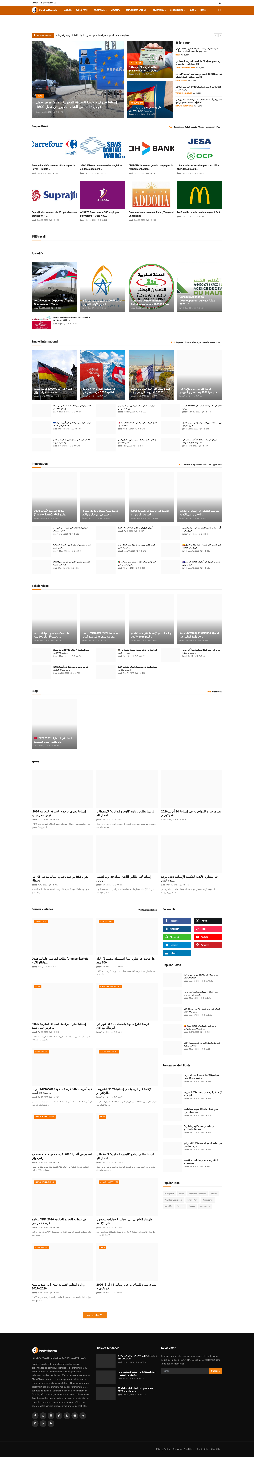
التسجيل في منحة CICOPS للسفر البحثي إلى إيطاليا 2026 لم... (72, 407)
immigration (169, 1194)
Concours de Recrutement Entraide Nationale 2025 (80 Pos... (151, 302)
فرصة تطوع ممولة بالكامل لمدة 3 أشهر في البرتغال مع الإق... (100, 512)
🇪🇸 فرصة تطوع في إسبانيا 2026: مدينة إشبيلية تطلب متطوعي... (200, 1027)
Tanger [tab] (201, 127)
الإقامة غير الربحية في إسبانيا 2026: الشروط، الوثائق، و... (150, 512)
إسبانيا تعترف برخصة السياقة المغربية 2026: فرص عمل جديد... (59, 813)
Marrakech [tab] (210, 127)
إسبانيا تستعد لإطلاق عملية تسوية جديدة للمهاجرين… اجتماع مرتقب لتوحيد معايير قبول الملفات (95, 35)
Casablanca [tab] (179, 127)
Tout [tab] (170, 127)
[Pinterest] (35, 1423)
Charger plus (93, 1315)
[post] (78, 79)
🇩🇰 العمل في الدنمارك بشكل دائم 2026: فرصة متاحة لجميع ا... (137, 424)
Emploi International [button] (136, 10)
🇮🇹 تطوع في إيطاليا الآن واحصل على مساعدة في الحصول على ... (137, 563)
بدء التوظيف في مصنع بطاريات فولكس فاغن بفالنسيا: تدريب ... (72, 441)
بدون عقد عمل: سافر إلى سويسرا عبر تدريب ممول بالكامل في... (136, 407)
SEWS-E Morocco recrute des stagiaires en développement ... (101, 167)
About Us (215, 1449)
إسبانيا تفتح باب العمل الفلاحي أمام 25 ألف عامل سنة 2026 (202, 1010)
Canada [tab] (206, 342)
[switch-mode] (220, 3)
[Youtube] (74, 1415)
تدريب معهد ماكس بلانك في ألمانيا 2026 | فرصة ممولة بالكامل (70, 668)
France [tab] (188, 342)
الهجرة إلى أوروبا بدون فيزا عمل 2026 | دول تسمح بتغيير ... (136, 546)
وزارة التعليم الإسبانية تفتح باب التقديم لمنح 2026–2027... (151, 634)
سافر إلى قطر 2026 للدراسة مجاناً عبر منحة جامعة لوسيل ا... (201, 651)
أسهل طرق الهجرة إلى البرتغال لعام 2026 (135, 528)
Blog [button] (192, 10)
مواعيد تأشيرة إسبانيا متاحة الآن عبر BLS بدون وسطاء (60, 878)
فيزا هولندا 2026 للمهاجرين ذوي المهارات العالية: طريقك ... (70, 529)
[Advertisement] (185, 1235)
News (181, 1194)
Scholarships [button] (176, 10)
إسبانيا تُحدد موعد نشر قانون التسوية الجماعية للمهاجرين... (72, 546)
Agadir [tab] (194, 127)
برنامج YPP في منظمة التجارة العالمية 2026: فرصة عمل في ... (99, 390)
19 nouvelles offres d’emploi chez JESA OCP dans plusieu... (198, 167)
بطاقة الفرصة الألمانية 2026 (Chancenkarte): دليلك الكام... (50, 512)
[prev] (216, 35)
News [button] (202, 10)
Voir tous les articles (147, 910)
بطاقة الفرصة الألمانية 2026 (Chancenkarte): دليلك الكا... (143, 69)
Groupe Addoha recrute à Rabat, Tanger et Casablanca (151, 214)
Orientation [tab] (217, 692)
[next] (220, 35)
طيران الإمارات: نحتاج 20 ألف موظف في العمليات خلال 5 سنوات (199, 441)
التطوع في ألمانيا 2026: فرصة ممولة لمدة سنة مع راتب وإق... (53, 390)
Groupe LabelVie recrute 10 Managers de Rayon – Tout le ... (53, 167)
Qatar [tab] (212, 342)
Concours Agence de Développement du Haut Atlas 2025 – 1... (197, 300)
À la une (214, 1194)
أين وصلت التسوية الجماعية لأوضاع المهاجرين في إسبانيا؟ (201, 529)
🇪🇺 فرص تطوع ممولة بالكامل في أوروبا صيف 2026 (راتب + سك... (72, 424)
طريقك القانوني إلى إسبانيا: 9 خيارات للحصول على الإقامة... (199, 512)
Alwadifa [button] (115, 10)
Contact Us (202, 1449)
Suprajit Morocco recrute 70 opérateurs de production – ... (54, 214)
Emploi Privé (192, 1200)
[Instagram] (51, 1415)
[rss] (51, 1423)
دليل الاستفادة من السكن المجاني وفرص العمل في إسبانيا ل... (202, 424)
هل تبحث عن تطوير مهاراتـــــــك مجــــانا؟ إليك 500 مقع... (51, 634)
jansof (38, 112)
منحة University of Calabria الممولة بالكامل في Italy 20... (199, 634)
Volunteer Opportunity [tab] (212, 464)
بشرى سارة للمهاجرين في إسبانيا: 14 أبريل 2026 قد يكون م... (191, 813)
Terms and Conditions (183, 1449)
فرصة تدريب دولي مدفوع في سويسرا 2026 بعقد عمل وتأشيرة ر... (199, 390)
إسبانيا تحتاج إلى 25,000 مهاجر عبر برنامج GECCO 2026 (201, 976)
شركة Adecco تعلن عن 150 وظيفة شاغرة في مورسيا (202, 407)
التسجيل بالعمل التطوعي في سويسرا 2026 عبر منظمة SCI (71, 563)
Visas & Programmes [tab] (193, 464)
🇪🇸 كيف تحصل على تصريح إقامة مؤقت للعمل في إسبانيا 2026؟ (201, 546)
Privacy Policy (163, 1449)
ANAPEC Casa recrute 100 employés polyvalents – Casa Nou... (99, 214)
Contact (35, 3)
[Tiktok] (59, 1415)
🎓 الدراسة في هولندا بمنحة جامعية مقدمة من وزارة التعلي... (137, 651)
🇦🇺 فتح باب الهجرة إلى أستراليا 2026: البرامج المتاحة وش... (201, 563)
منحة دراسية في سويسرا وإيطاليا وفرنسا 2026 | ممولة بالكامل (137, 668)
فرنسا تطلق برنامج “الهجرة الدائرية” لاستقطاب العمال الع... (125, 813)
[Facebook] (35, 1415)
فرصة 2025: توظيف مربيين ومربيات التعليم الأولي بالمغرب (102, 302)
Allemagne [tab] (196, 342)
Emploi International (197, 1194)
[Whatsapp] (66, 1415)
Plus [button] (218, 127)
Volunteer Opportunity (173, 1200)
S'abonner (215, 1371)
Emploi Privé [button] (81, 10)
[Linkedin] (43, 1423)
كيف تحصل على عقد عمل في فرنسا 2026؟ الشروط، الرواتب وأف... (151, 390)
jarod (34, 173)
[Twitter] (43, 1415)
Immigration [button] (158, 10)
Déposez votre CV (48, 3)
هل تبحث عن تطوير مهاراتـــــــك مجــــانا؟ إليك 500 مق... (145, 109)
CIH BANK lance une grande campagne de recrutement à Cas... (151, 167)
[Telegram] (82, 1415)
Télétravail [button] (99, 10)
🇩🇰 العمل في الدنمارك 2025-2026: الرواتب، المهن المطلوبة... (53, 739)
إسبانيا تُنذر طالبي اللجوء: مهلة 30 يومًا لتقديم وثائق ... (123, 878)
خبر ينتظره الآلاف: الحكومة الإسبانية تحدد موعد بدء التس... (189, 878)
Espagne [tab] (179, 342)
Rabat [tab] (187, 127)
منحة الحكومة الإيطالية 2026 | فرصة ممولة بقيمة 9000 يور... (71, 651)
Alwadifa (168, 1206)
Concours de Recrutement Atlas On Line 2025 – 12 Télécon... (71, 319)
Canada (192, 1206)
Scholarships (208, 1200)
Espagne (180, 1206)
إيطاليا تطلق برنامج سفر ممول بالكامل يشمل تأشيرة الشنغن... (137, 441)
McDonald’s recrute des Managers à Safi (198, 212)
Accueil (68, 10)
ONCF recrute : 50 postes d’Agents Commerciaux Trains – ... (54, 302)
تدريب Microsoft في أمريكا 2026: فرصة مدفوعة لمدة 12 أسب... (101, 634)
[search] (219, 10)
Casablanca (205, 1206)
